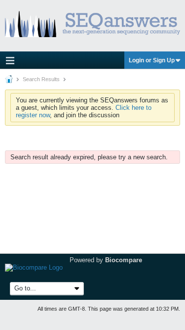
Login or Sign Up (152, 60)
